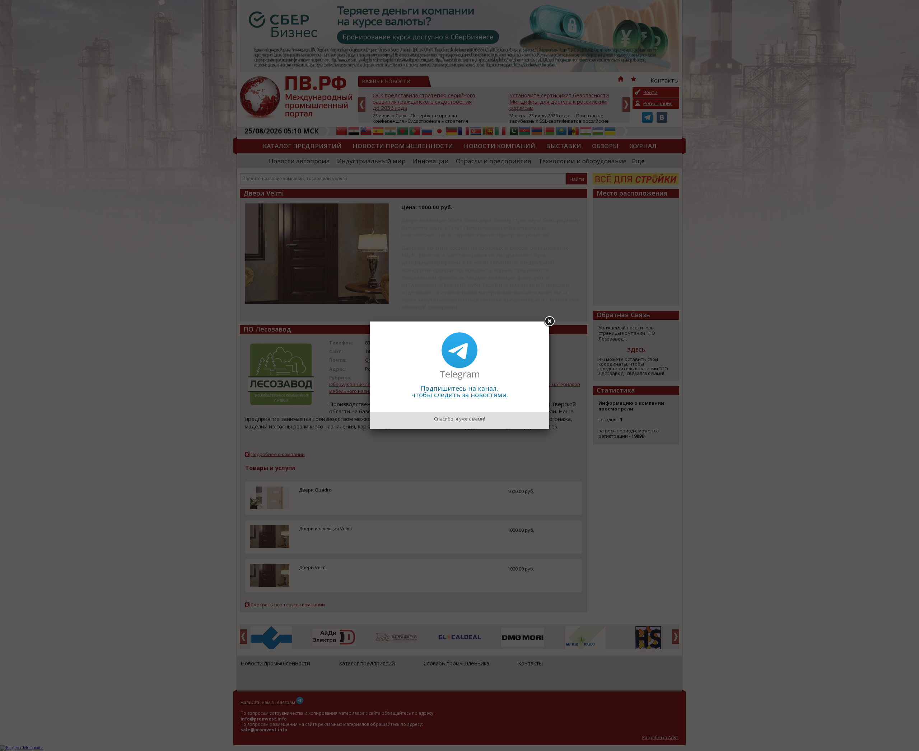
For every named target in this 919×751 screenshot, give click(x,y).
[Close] (549, 321)
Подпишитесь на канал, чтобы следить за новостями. (459, 391)
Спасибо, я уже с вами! (459, 419)
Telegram (459, 373)
